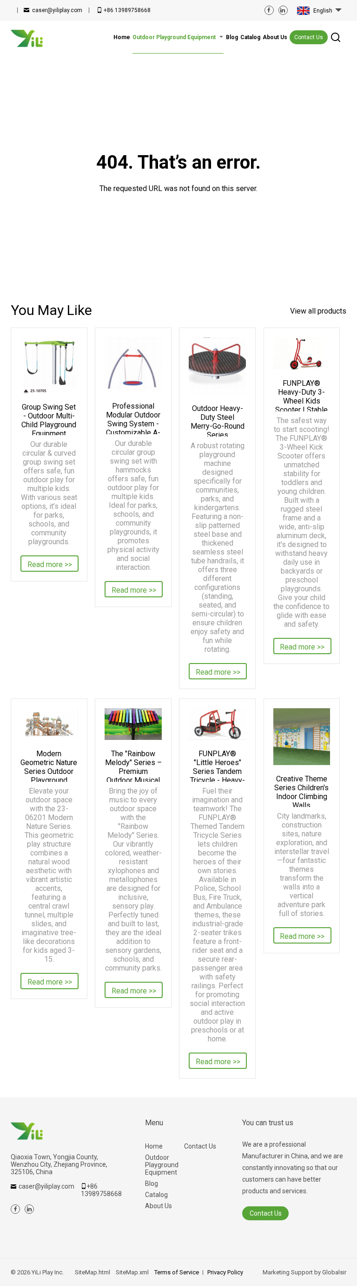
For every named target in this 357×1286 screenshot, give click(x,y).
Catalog (156, 1194)
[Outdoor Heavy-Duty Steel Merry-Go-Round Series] (217, 365)
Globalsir (334, 1272)
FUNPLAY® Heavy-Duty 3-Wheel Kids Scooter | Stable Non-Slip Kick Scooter (301, 395)
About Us (158, 1206)
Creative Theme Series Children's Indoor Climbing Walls (301, 790)
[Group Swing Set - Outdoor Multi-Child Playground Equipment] (48, 365)
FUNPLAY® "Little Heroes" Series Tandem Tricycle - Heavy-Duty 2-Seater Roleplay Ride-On (217, 765)
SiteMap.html (92, 1272)
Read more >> (49, 564)
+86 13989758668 (127, 10)
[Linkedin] (283, 10)
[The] (133, 724)
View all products (318, 311)
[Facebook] (269, 10)
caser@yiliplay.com (57, 10)
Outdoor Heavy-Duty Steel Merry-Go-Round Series (218, 420)
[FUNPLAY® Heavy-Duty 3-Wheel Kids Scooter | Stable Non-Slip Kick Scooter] (301, 353)
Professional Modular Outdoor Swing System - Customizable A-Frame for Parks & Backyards (133, 418)
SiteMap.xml (132, 1272)
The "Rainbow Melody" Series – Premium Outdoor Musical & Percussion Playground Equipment (133, 765)
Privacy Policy (225, 1272)
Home (154, 1146)
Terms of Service (176, 1272)
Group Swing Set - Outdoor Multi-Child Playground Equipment (48, 419)
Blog (151, 1183)
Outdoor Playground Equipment (161, 1165)
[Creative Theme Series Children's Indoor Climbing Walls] (301, 736)
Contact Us (308, 37)
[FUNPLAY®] (217, 724)
